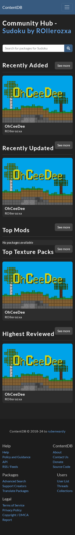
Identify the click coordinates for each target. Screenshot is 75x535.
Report (7, 520)
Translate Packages (15, 491)
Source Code (61, 466)
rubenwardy (57, 431)
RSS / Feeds (10, 466)
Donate (58, 462)
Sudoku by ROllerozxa (37, 31)
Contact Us (60, 457)
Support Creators (14, 486)
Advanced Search (14, 481)
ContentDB (12, 7)
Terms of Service (13, 505)
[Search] (68, 48)
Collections (65, 491)
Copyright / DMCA (15, 515)
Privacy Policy (12, 510)
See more (63, 65)
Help (5, 452)
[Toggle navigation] (67, 7)
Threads (62, 486)
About (57, 452)
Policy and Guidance (16, 457)
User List (63, 481)
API (5, 462)
